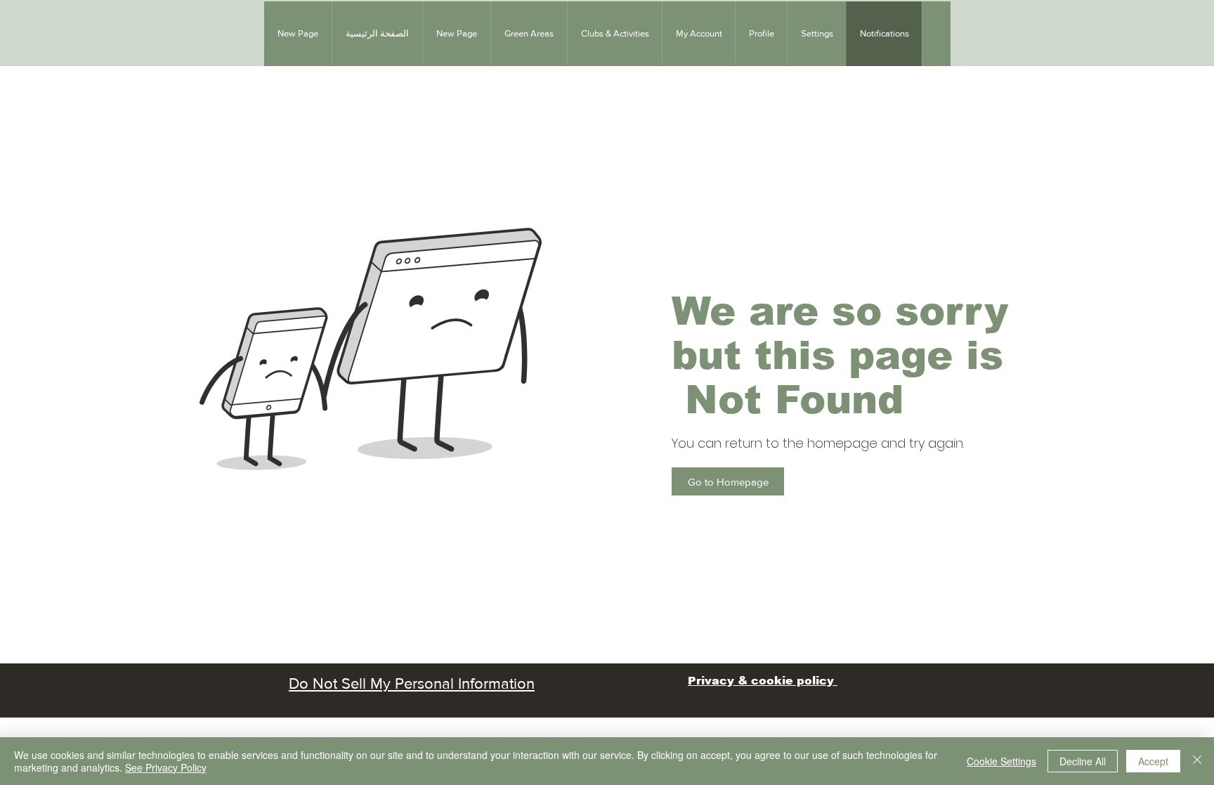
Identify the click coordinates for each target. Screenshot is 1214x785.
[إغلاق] (1197, 761)
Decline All (1082, 761)
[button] (528, 33)
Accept (1153, 761)
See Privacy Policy (166, 767)
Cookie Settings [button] (1001, 761)
